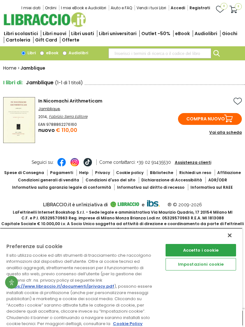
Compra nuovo (205, 119)
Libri (31, 53)
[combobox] (159, 53)
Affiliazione (229, 172)
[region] (121, 277)
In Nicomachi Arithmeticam (70, 101)
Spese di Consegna (24, 172)
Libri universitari (118, 33)
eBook (182, 33)
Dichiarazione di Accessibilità (171, 180)
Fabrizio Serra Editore (68, 116)
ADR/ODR (217, 180)
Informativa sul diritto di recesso (150, 187)
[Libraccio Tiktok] (87, 165)
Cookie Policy (128, 324)
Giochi (229, 33)
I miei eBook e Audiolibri (83, 8)
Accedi (178, 8)
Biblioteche (161, 172)
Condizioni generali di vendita (48, 180)
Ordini (50, 8)
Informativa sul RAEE (211, 187)
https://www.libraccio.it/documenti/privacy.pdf (61, 286)
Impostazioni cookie (201, 264)
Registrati (199, 8)
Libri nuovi (54, 33)
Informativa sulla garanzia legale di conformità (61, 187)
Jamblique (49, 108)
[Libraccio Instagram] (74, 165)
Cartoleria (18, 40)
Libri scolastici (21, 33)
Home (10, 68)
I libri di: (13, 82)
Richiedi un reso (195, 172)
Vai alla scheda (225, 132)
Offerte (70, 40)
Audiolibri (206, 33)
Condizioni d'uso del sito (110, 180)
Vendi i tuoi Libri (151, 8)
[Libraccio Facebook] (61, 165)
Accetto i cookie (201, 250)
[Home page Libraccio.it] (44, 25)
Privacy (102, 172)
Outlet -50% (155, 33)
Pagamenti (61, 172)
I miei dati (31, 8)
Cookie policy (130, 172)
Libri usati (82, 33)
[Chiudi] (230, 235)
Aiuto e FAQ (121, 8)
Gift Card (46, 40)
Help (84, 172)
